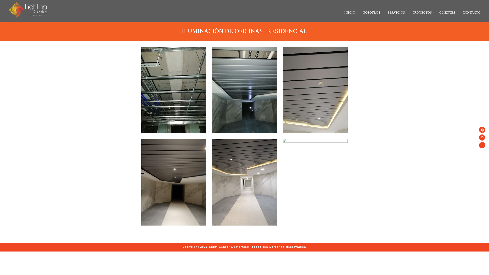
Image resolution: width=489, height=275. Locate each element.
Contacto (471, 12)
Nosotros (371, 12)
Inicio (349, 12)
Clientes (447, 12)
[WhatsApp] (482, 137)
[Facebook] (482, 130)
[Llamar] (482, 145)
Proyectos (422, 12)
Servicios (396, 12)
